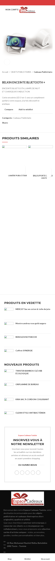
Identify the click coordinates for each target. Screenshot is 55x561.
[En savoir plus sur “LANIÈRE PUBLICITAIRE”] (22, 167)
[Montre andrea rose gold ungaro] (8, 326)
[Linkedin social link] (31, 3)
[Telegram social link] (35, 3)
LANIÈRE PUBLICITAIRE (18, 176)
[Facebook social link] (20, 3)
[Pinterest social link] (27, 3)
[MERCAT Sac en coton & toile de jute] (8, 313)
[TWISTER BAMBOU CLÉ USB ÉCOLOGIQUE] (8, 374)
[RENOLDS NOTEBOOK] (8, 340)
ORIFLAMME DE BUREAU (27, 384)
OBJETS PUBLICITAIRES (21, 72)
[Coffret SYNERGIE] (8, 353)
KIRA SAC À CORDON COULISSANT (32, 399)
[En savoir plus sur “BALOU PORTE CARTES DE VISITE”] (49, 169)
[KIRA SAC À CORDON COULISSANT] (8, 402)
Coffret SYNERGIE (24, 350)
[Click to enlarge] (7, 62)
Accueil (5, 72)
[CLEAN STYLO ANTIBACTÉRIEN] (8, 416)
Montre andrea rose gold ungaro (31, 323)
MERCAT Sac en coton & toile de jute (33, 309)
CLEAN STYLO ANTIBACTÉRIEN (30, 413)
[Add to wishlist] (22, 172)
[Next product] (51, 76)
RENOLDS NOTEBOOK (26, 337)
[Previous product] (45, 76)
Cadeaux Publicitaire (43, 72)
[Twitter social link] (24, 3)
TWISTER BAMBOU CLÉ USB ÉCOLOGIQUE (29, 372)
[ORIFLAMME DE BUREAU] (8, 388)
